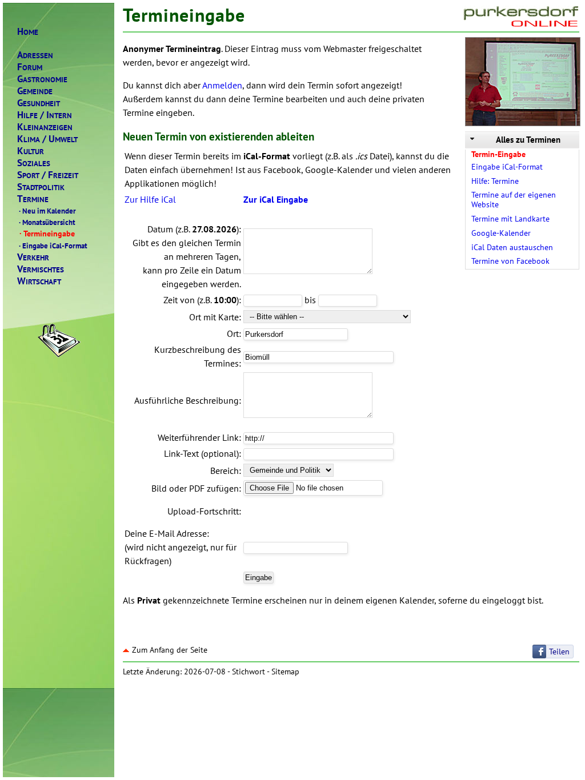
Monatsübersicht (47, 222)
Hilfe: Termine (495, 181)
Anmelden (222, 85)
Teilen (559, 651)
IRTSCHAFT (39, 281)
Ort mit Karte (214, 317)
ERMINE (33, 199)
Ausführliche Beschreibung (186, 400)
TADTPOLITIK (41, 187)
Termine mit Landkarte (510, 219)
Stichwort (248, 671)
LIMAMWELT (47, 139)
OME (27, 32)
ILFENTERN (44, 115)
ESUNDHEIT (38, 103)
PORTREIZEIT (47, 175)
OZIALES (33, 163)
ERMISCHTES (40, 269)
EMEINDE (35, 91)
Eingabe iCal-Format (53, 245)
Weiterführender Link (198, 437)
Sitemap (285, 671)
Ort (233, 333)
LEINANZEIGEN (45, 127)
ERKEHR (33, 257)
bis (310, 299)
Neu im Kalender (47, 211)
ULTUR (30, 151)
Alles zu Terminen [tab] (528, 139)
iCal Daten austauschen (512, 247)
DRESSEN (35, 55)
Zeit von (179, 299)
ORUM (29, 67)
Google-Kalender (501, 233)
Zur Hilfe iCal (150, 199)
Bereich (224, 470)
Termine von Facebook (510, 261)
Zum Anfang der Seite (169, 650)
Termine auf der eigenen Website (513, 200)
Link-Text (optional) (201, 453)
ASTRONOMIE (42, 79)
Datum (160, 229)
